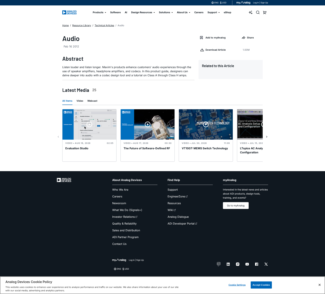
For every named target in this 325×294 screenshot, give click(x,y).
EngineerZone (176, 196)
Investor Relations (123, 216)
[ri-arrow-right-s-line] (266, 136)
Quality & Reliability (124, 223)
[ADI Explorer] (250, 12)
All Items (67, 100)
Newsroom (119, 203)
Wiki (170, 210)
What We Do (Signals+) (127, 210)
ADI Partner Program (125, 237)
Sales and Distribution (126, 230)
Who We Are (120, 189)
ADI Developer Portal (181, 223)
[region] (162, 285)
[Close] (319, 285)
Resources (174, 203)
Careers (117, 196)
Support (173, 189)
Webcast (92, 100)
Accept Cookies (261, 284)
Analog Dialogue (178, 216)
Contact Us (119, 244)
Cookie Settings (237, 284)
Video (80, 100)
